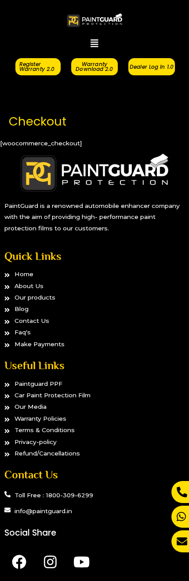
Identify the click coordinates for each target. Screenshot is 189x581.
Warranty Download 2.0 (94, 66)
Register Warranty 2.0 (37, 66)
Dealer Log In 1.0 (152, 66)
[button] (94, 43)
